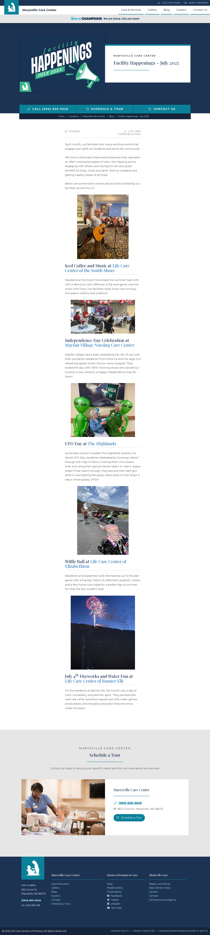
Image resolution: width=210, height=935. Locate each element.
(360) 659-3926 (130, 803)
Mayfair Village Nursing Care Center (99, 345)
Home (61, 116)
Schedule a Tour (106, 109)
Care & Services (131, 9)
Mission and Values (159, 884)
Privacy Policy (120, 931)
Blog (167, 9)
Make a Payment (198, 3)
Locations (74, 116)
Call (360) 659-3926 (49, 109)
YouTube (116, 907)
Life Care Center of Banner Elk (94, 681)
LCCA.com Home (170, 3)
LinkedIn (115, 903)
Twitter (114, 899)
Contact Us (200, 9)
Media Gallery (115, 887)
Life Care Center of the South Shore (97, 268)
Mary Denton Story (160, 887)
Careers (181, 9)
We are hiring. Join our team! (121, 18)
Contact (56, 899)
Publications (114, 891)
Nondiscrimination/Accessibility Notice (183, 931)
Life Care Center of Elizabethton (95, 564)
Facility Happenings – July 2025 (133, 116)
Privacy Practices (144, 931)
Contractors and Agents (162, 899)
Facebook (116, 895)
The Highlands (102, 443)
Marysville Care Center (39, 10)
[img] (28, 109)
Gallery (152, 9)
